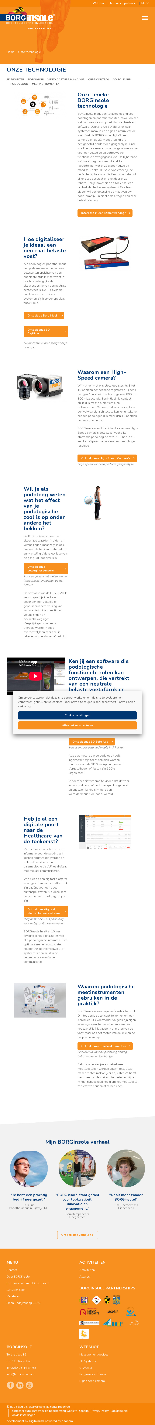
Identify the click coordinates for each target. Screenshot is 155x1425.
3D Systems (87, 1361)
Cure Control (98, 79)
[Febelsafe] (131, 1311)
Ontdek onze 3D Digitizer (38, 331)
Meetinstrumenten (46, 84)
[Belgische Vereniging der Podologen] (89, 1322)
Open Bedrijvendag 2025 (23, 1303)
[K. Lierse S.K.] (107, 1300)
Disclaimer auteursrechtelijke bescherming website (44, 1411)
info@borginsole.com (20, 1374)
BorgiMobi (36, 79)
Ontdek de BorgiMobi (42, 315)
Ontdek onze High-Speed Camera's (105, 458)
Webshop (99, 3)
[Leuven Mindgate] (89, 1311)
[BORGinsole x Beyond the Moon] (84, 1334)
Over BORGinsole (18, 1277)
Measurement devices (93, 1355)
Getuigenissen (16, 1290)
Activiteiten (87, 1270)
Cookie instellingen (23, 1415)
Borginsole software (92, 1374)
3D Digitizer (15, 79)
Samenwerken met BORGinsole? (28, 1283)
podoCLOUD (19, 84)
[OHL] (96, 1300)
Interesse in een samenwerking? (103, 213)
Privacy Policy (100, 1411)
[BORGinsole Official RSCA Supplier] (84, 1300)
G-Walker (85, 1368)
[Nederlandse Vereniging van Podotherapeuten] (112, 1322)
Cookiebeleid (119, 1411)
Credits (84, 1411)
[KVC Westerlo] (116, 1300)
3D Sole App (122, 79)
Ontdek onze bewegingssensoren (41, 568)
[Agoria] (113, 1311)
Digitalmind (36, 1421)
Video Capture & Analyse (65, 79)
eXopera (67, 1421)
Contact (12, 1270)
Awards (84, 1277)
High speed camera (92, 1381)
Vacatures (13, 1296)
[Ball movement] (134, 1322)
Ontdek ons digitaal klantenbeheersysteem (43, 911)
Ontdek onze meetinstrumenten (103, 1046)
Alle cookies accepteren (77, 725)
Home (11, 52)
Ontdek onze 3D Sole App (90, 742)
